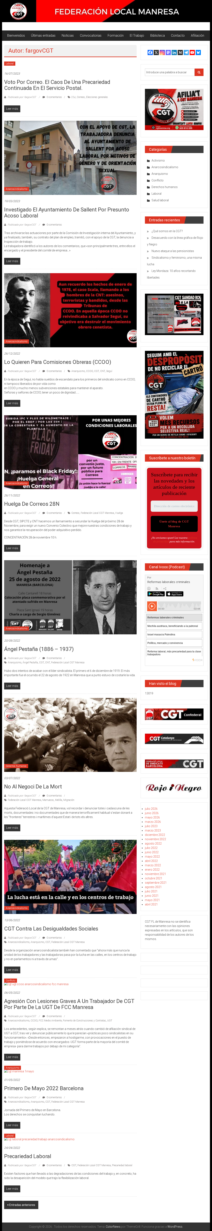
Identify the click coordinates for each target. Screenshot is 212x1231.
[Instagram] (162, 52)
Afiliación (197, 35)
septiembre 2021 (156, 882)
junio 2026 (152, 813)
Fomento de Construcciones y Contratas (84, 1020)
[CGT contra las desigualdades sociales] (70, 876)
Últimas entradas (43, 35)
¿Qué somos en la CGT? (167, 231)
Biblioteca (157, 35)
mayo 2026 (152, 817)
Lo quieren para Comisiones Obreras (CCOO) (57, 362)
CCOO (89, 371)
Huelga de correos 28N (31, 504)
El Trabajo (137, 35)
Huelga (119, 513)
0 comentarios (54, 97)
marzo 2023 (153, 830)
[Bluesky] (198, 52)
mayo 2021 (152, 900)
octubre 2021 (153, 878)
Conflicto (10, 980)
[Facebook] (150, 52)
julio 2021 (151, 891)
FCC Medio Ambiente (50, 1020)
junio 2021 (152, 895)
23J (73, 97)
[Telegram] (186, 52)
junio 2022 (152, 852)
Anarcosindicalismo (16, 189)
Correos (81, 97)
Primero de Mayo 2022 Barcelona (44, 1088)
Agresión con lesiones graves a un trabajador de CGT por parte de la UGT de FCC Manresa (69, 1004)
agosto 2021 (153, 887)
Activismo (158, 160)
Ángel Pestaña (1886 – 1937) (39, 649)
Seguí (109, 371)
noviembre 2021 (155, 874)
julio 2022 (151, 848)
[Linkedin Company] (174, 52)
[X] (156, 52)
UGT (109, 1020)
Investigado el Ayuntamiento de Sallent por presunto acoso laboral (66, 212)
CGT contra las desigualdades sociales (51, 929)
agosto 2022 (153, 843)
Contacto (178, 35)
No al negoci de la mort (33, 786)
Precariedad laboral (27, 1156)
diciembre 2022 (155, 834)
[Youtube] (192, 52)
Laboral (10, 63)
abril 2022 (151, 861)
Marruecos (48, 800)
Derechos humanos (16, 766)
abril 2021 (151, 904)
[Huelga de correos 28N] (70, 452)
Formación (116, 35)
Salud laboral (160, 200)
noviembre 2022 (155, 839)
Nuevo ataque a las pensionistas (173, 251)
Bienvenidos (16, 35)
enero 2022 (152, 869)
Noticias (68, 35)
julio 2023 (151, 826)
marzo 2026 (153, 821)
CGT (96, 371)
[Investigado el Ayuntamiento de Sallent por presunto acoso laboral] (70, 157)
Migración (68, 800)
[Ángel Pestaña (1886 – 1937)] (70, 597)
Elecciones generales (97, 97)
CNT (102, 371)
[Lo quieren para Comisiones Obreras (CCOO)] (70, 309)
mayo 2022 (152, 856)
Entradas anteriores (22, 1205)
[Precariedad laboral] (39, 1139)
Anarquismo (78, 371)
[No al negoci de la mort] (70, 734)
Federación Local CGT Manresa (97, 513)
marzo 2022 (153, 865)
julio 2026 (151, 808)
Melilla (58, 800)
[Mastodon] (168, 52)
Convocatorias (90, 35)
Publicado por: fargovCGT (22, 97)
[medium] (180, 52)
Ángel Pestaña (30, 662)
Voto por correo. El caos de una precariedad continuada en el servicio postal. (57, 85)
